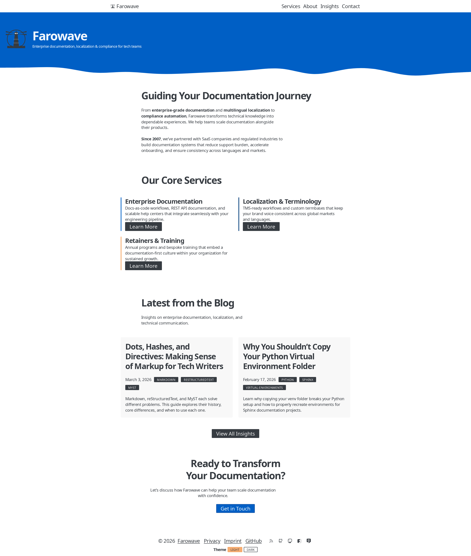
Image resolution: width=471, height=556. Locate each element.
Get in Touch (235, 508)
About (310, 6)
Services (290, 6)
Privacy (212, 540)
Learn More (143, 226)
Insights (330, 6)
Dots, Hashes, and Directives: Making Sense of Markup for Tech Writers (174, 356)
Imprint (232, 540)
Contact (351, 6)
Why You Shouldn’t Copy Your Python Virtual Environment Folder (287, 356)
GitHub (253, 540)
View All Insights (235, 433)
